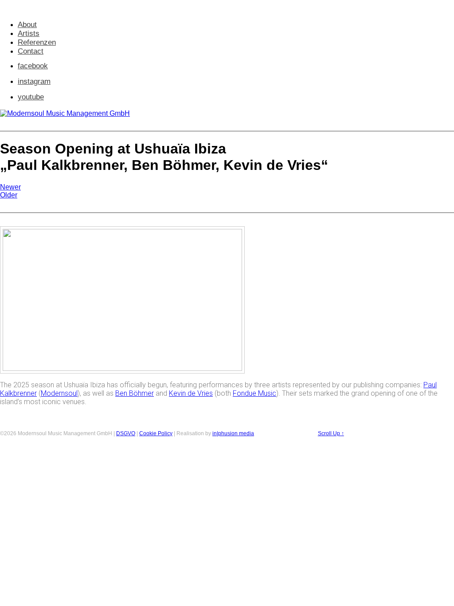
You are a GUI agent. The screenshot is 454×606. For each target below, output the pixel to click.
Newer (10, 187)
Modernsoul (59, 393)
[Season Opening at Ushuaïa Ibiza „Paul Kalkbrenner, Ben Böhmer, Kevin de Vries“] (122, 368)
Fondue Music (254, 393)
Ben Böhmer (134, 393)
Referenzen (37, 42)
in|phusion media (233, 433)
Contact (30, 51)
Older (8, 195)
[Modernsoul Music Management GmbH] (65, 113)
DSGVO (125, 433)
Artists (28, 33)
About (27, 24)
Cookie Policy (155, 433)
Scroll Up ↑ (331, 433)
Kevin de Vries (191, 393)
